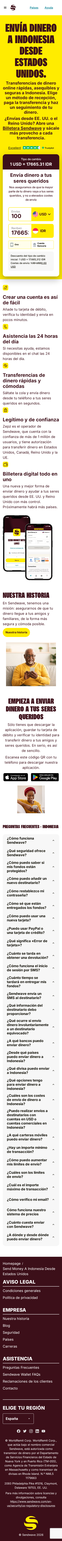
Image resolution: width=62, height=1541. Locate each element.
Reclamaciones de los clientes (28, 1381)
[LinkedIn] (37, 1431)
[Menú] (5, 7)
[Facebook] (19, 1431)
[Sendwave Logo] (13, 7)
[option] (27, 1404)
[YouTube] (43, 1431)
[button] (31, 840)
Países (34, 7)
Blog (6, 1325)
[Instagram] (31, 1431)
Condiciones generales (22, 1291)
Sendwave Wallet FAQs (21, 1374)
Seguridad (11, 1332)
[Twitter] (25, 1431)
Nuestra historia (16, 632)
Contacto (10, 1388)
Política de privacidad (20, 1298)
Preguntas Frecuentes (21, 1367)
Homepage (12, 1263)
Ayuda (49, 7)
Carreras (10, 1346)
